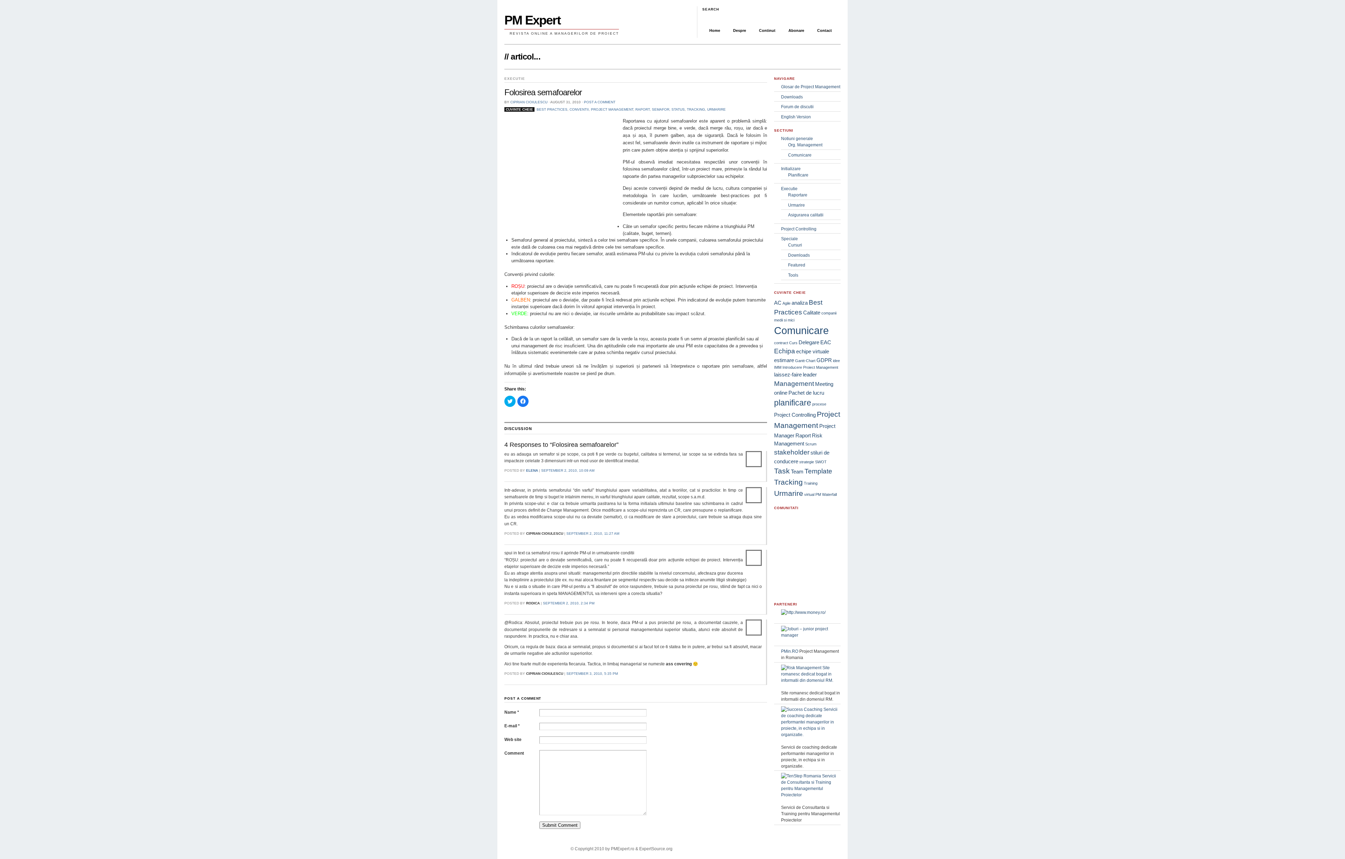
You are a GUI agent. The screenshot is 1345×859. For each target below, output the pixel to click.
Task (782, 471)
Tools (793, 275)
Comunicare (800, 155)
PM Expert (532, 20)
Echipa (784, 351)
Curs (793, 343)
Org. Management (805, 145)
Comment (514, 753)
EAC (825, 342)
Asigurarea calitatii (805, 215)
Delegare (809, 342)
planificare (792, 402)
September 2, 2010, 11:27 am (592, 533)
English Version (796, 117)
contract (781, 343)
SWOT (821, 462)
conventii (579, 109)
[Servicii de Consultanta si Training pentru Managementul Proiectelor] (811, 794)
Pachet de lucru (806, 393)
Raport (642, 109)
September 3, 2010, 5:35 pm (592, 674)
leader (810, 374)
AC (777, 303)
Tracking (696, 109)
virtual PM (812, 494)
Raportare (797, 195)
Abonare (796, 30)
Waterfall (829, 494)
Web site (513, 739)
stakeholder (791, 452)
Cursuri (795, 245)
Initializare (791, 168)
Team (797, 471)
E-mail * (512, 725)
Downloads (792, 97)
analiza (800, 303)
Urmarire (716, 109)
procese (819, 404)
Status (678, 109)
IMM (777, 367)
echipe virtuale (812, 351)
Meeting (824, 384)
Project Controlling (798, 229)
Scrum (810, 444)
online (780, 393)
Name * (511, 712)
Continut (767, 30)
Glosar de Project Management (810, 86)
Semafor (660, 109)
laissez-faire (788, 374)
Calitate (811, 313)
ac (681, 286)
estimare (784, 360)
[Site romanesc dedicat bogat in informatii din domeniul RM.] (811, 680)
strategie (806, 462)
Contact (824, 30)
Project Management (612, 109)
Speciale (789, 238)
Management (794, 383)
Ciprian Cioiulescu (528, 102)
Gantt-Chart (805, 361)
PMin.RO (789, 651)
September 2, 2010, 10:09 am (567, 470)
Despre (739, 30)
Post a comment (599, 102)
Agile (786, 303)
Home (714, 30)
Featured (796, 265)
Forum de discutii (797, 106)
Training (811, 483)
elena (532, 470)
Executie (789, 188)
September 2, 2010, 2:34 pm (568, 603)
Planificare (798, 175)
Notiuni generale (797, 138)
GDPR (824, 360)
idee (836, 361)
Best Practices (552, 109)
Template (818, 471)
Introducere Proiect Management (810, 367)
